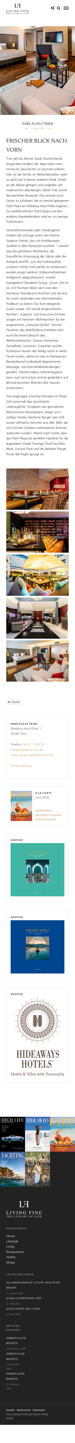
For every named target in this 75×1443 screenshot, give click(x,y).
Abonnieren (43, 810)
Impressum (38, 1410)
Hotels (11, 1257)
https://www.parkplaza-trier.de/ (32, 755)
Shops (10, 1262)
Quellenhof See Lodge (23, 1308)
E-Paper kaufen (45, 819)
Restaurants (15, 1252)
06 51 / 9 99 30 (33, 744)
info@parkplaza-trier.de (27, 750)
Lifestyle (12, 1241)
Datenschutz (23, 1410)
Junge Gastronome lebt (24, 1298)
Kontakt (10, 1410)
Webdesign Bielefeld (25, 1418)
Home (10, 1236)
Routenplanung (21, 766)
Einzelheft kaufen (48, 815)
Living (10, 1246)
